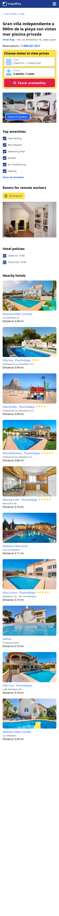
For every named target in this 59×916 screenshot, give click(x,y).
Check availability (32, 83)
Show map (9, 39)
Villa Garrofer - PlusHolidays (20, 500)
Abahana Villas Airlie (15, 546)
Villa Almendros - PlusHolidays (21, 453)
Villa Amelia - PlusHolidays (19, 407)
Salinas (7, 639)
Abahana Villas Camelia (17, 732)
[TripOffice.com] (12, 4)
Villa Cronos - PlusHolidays (19, 592)
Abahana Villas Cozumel (17, 314)
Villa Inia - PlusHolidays (17, 360)
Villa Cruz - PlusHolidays (17, 685)
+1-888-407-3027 (30, 46)
